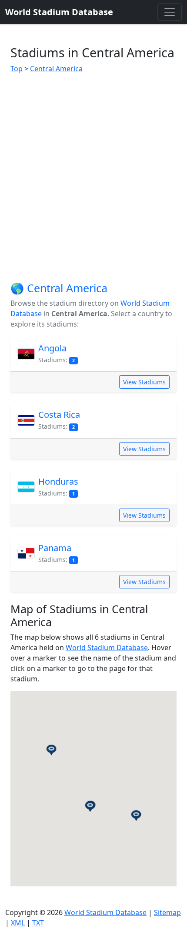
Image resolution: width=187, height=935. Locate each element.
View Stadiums (144, 382)
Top (16, 68)
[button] (51, 750)
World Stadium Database (107, 647)
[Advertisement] (93, 177)
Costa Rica (59, 414)
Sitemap (167, 912)
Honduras (58, 481)
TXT (38, 923)
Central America (56, 68)
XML (18, 923)
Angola (52, 348)
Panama (54, 548)
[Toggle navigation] (169, 12)
